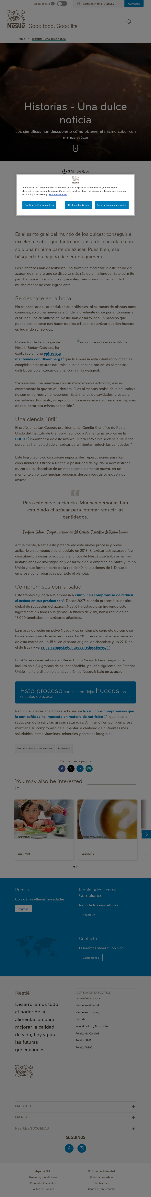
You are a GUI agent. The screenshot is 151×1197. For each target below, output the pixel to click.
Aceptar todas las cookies (111, 204)
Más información (58, 194)
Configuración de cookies (39, 204)
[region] (75, 195)
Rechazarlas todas (78, 204)
